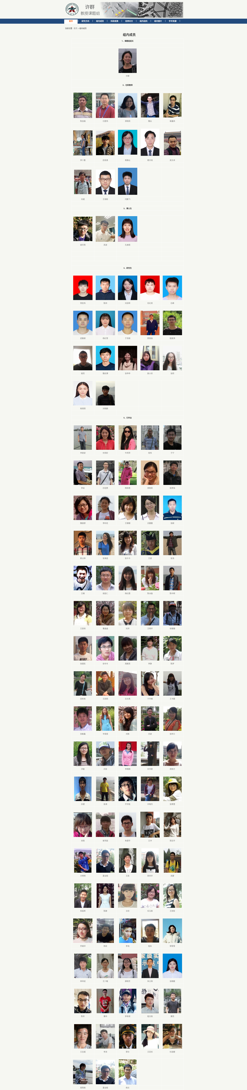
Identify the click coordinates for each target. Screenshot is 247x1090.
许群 (127, 75)
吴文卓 (172, 160)
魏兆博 (105, 373)
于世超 (127, 338)
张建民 (83, 663)
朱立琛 (150, 981)
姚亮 (83, 373)
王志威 (83, 1051)
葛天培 (150, 160)
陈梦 (172, 663)
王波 (150, 558)
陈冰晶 (150, 593)
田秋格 (83, 698)
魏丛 (150, 121)
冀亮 (172, 1016)
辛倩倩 (105, 733)
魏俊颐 (83, 523)
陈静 (105, 910)
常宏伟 (83, 303)
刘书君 (150, 769)
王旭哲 (172, 910)
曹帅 (105, 1016)
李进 (105, 1051)
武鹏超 (83, 338)
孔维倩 (127, 244)
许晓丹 (150, 804)
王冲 (150, 840)
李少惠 (83, 160)
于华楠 (150, 698)
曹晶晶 (105, 628)
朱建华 (127, 840)
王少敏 (105, 981)
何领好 (105, 452)
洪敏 (83, 769)
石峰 (172, 303)
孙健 (83, 804)
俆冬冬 (105, 663)
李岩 (83, 488)
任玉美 (150, 910)
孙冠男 (105, 488)
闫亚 (105, 769)
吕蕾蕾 (150, 523)
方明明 (83, 875)
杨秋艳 (127, 488)
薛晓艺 (127, 981)
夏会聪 (105, 875)
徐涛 (105, 804)
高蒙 (172, 875)
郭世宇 (150, 875)
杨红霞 (127, 593)
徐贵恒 (172, 488)
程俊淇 (172, 338)
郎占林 (83, 558)
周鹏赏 (127, 663)
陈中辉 (172, 593)
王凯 (127, 875)
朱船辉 (83, 910)
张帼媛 (172, 981)
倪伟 (150, 452)
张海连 (105, 558)
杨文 (127, 1087)
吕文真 (127, 698)
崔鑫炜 (172, 121)
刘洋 (127, 628)
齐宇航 (127, 804)
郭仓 (127, 1051)
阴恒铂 (150, 338)
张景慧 (172, 804)
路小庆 (150, 373)
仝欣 (127, 910)
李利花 (105, 523)
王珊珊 (127, 523)
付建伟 (105, 121)
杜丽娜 (172, 1051)
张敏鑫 (83, 733)
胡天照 (83, 244)
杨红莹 (105, 338)
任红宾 (150, 303)
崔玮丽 (105, 840)
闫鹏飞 (127, 199)
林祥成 (83, 981)
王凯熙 (105, 698)
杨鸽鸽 (83, 408)
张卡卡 (127, 558)
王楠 (83, 593)
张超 (172, 523)
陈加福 (83, 121)
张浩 (172, 558)
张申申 (127, 373)
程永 (150, 946)
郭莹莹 (172, 946)
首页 (75, 28)
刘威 (83, 199)
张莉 (172, 373)
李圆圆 (127, 769)
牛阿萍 (127, 452)
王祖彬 (105, 199)
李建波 (83, 452)
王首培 (83, 628)
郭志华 (172, 840)
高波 (105, 244)
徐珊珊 (172, 628)
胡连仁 (105, 593)
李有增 (127, 1016)
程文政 (150, 1016)
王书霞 (172, 698)
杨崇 (105, 946)
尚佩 (83, 840)
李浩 (127, 946)
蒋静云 (127, 160)
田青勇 (105, 160)
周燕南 (83, 1087)
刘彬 (127, 733)
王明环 (150, 628)
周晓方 (172, 769)
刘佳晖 (127, 303)
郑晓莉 (127, 121)
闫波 (150, 733)
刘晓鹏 (105, 408)
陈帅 (105, 303)
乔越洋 (83, 946)
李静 (150, 663)
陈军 (83, 1016)
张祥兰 (172, 733)
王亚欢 (150, 1051)
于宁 (172, 452)
